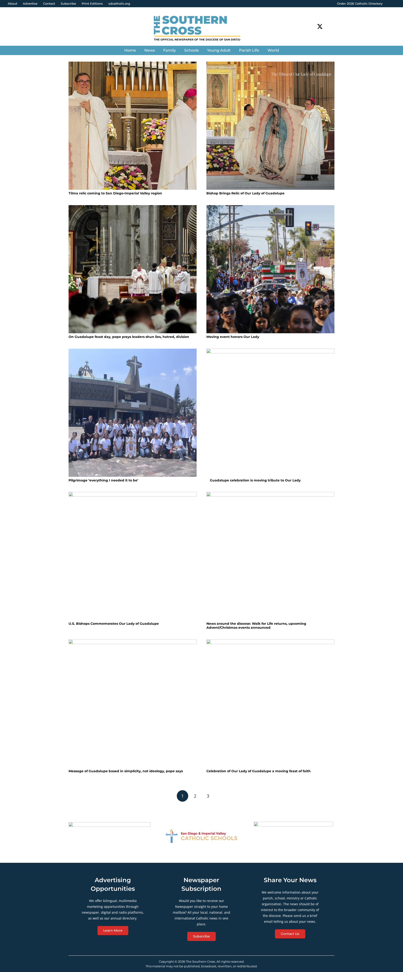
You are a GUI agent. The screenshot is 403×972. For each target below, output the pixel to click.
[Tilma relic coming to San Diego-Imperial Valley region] (133, 126)
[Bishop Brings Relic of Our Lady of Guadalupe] (270, 126)
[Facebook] (311, 26)
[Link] (201, 29)
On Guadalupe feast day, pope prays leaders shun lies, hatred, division (129, 337)
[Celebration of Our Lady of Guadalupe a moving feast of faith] (270, 703)
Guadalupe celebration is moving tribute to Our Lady (255, 480)
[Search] (332, 26)
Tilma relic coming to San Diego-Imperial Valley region (115, 193)
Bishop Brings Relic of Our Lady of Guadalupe (245, 193)
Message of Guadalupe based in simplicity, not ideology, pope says (126, 771)
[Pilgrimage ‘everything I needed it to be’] (133, 413)
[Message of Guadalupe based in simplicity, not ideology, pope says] (133, 703)
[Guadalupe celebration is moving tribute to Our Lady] (270, 413)
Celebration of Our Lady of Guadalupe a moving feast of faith (258, 771)
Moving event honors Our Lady (232, 337)
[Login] (395, 3)
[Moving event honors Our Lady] (270, 269)
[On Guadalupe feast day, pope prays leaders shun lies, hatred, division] (133, 269)
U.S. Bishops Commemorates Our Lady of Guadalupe (114, 623)
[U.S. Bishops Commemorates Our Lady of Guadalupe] (133, 556)
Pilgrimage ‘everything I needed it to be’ (103, 480)
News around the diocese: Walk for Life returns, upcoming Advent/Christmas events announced (256, 625)
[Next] (220, 796)
